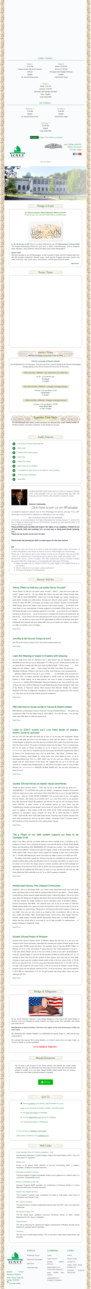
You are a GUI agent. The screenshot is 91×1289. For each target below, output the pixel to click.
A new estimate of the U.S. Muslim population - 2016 (34, 1152)
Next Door (30, 1263)
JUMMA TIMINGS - (45, 58)
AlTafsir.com (20, 1162)
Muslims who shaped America (27, 1192)
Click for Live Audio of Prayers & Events (45, 361)
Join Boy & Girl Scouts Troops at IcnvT (32, 638)
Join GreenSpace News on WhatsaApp (34, 1122)
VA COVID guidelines (37, 570)
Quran (49, 1255)
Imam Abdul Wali (45, 406)
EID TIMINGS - (45, 103)
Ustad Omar (45, 393)
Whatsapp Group (33, 1255)
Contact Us (71, 1262)
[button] (44, 197)
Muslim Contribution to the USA (27, 1182)
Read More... (17, 629)
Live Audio (58, 137)
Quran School (52, 1259)
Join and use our (32, 1131)
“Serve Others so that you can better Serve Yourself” (39, 587)
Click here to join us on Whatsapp (54, 507)
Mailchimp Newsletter (35, 1259)
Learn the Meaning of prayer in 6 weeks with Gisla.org (40, 656)
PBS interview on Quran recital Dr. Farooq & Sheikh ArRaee (42, 707)
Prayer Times (72, 1259)
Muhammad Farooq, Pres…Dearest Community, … (37, 885)
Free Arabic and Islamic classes (27, 1172)
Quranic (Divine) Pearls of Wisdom (30, 936)
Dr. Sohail (45, 379)
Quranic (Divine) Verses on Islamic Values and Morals (39, 783)
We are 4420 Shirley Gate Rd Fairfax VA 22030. (43, 1103)
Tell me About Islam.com (25, 1212)
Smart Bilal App (32, 1267)
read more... (75, 263)
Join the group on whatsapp (39, 1117)
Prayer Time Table (47, 137)
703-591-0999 (75, 149)
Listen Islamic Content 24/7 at (32, 1136)
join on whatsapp (35, 1113)
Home (69, 1255)
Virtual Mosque (21, 1221)
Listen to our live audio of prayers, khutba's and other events (42, 1108)
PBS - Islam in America (24, 1202)
